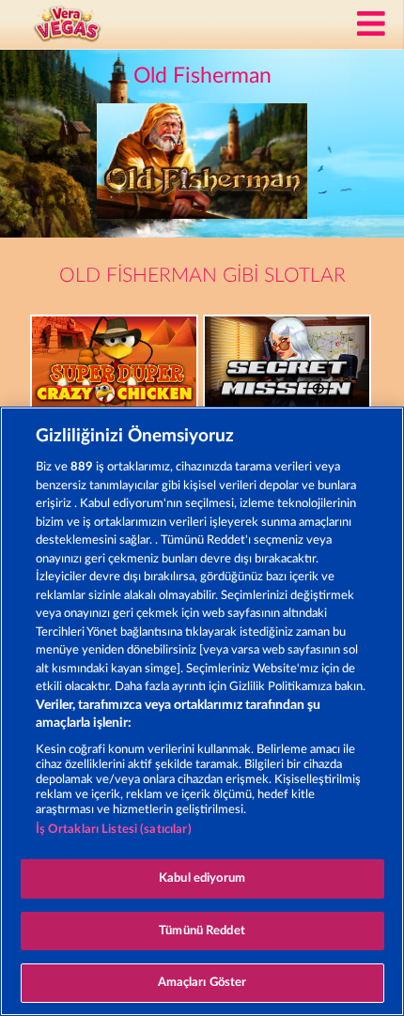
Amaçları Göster (202, 983)
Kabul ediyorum (202, 878)
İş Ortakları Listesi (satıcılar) (114, 830)
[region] (202, 711)
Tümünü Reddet (202, 931)
